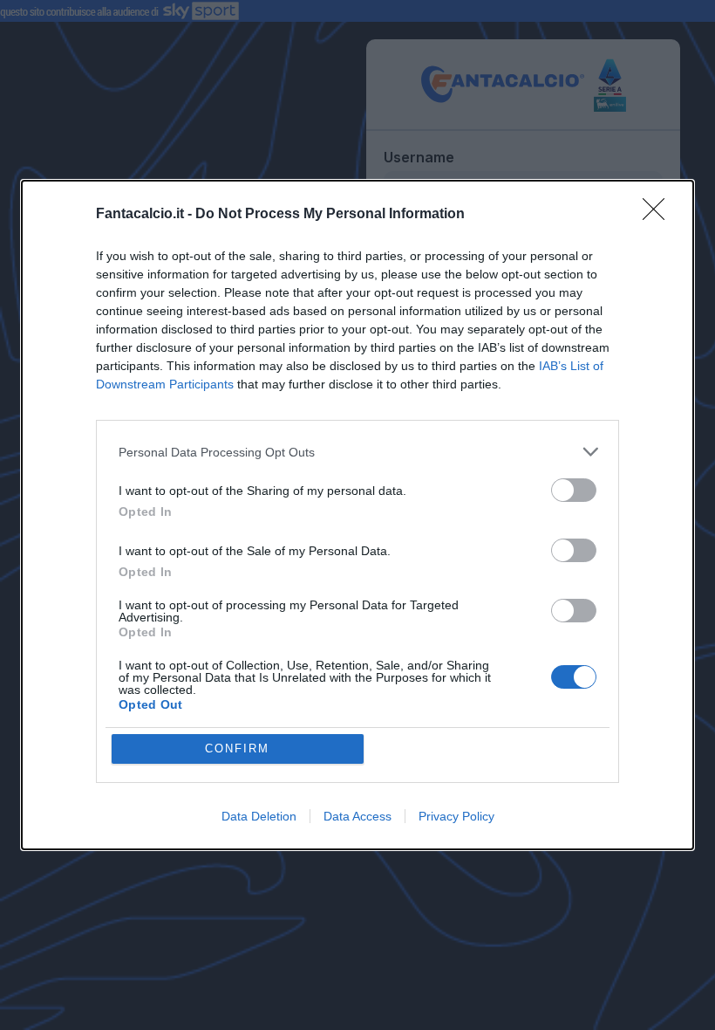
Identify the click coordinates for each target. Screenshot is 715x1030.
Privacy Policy (456, 816)
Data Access (357, 816)
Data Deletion (258, 816)
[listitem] (357, 452)
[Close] (659, 214)
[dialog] (357, 515)
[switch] (573, 490)
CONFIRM (237, 748)
